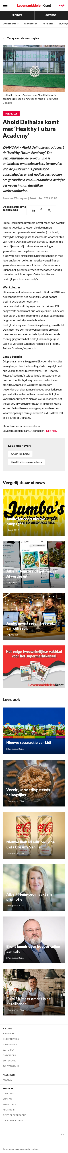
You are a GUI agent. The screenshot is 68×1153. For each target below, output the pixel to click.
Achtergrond (11, 1066)
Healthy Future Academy (26, 462)
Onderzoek (9, 1055)
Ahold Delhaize (20, 453)
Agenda (7, 1079)
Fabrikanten (30, 23)
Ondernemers (10, 23)
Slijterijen (9, 1049)
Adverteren (9, 1104)
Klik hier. (51, 430)
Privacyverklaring (13, 1120)
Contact (8, 1098)
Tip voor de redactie (14, 1115)
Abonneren (9, 1109)
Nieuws (17, 15)
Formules (48, 23)
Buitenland (9, 1060)
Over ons (8, 1093)
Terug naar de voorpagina (23, 38)
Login (62, 5)
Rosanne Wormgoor (15, 198)
